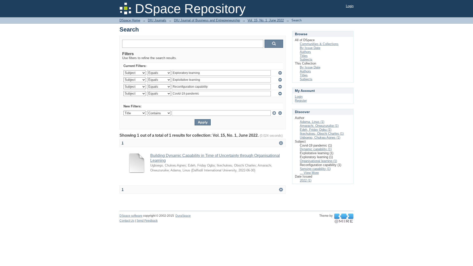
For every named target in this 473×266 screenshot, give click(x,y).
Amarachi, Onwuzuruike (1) (319, 126)
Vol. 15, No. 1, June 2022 (266, 20)
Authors (305, 52)
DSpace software (130, 215)
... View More (309, 173)
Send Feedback (147, 220)
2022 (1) (305, 180)
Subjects (306, 59)
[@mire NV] (344, 218)
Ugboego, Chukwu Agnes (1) (320, 137)
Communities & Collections (319, 44)
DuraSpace (183, 215)
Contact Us (126, 220)
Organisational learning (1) (318, 161)
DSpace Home (129, 20)
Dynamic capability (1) (316, 149)
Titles (304, 56)
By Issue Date (310, 48)
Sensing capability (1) (315, 169)
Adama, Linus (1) (312, 122)
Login (350, 6)
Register (301, 100)
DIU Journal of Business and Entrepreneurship (207, 20)
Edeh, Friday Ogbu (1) (315, 130)
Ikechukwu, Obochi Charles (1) (322, 133)
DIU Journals (157, 20)
